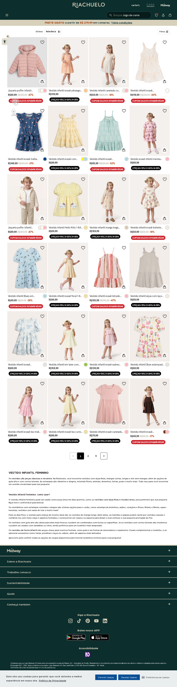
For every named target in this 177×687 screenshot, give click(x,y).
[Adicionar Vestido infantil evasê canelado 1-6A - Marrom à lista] (164, 383)
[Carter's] (136, 5)
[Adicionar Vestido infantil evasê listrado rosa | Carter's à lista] (124, 247)
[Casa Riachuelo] (150, 5)
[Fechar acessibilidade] (8, 36)
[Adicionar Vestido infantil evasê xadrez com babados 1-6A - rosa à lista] (124, 316)
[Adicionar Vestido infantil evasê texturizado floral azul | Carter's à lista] (124, 110)
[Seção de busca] (128, 15)
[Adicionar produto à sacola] (42, 81)
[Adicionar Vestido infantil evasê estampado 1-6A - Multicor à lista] (42, 316)
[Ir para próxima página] (103, 456)
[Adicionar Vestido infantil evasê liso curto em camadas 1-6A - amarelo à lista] (83, 383)
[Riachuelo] (88, 5)
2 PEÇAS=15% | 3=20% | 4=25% (64, 99)
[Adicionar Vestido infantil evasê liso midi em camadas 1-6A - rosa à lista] (42, 383)
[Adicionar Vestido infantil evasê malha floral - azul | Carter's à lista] (42, 110)
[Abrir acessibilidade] (4, 41)
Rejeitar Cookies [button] (129, 677)
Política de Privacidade (52, 680)
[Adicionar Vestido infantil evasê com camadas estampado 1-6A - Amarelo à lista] (83, 110)
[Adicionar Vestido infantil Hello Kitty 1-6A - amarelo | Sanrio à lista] (83, 179)
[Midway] (165, 5)
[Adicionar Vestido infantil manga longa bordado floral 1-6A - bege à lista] (124, 179)
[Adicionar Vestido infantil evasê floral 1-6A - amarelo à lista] (83, 247)
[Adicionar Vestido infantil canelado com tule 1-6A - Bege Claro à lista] (124, 42)
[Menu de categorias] (6, 15)
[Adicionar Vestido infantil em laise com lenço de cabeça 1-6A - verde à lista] (83, 316)
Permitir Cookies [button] (106, 677)
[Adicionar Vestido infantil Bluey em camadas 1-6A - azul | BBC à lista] (42, 247)
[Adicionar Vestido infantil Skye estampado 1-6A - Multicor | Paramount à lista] (164, 316)
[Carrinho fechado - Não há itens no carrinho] (170, 15)
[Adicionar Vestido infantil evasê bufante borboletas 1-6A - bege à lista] (164, 179)
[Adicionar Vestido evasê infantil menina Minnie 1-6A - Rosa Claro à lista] (164, 110)
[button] (155, 677)
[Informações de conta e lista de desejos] (163, 15)
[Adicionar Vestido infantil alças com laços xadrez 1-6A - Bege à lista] (164, 247)
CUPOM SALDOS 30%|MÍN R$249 (26, 101)
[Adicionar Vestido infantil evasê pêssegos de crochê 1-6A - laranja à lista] (83, 42)
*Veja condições (122, 22)
